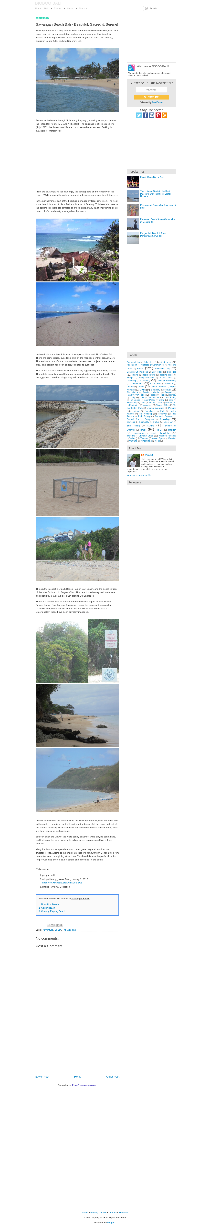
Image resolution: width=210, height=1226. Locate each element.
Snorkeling (164, 419)
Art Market (132, 365)
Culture (130, 386)
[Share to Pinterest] (61, 925)
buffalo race (166, 377)
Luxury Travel (155, 402)
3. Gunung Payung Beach (52, 911)
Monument (148, 405)
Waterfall (172, 438)
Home (77, 1076)
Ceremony (145, 380)
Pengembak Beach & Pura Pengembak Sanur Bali (153, 234)
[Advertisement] (77, 161)
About (85, 1212)
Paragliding (150, 411)
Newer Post (42, 1076)
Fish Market (133, 392)
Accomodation (133, 362)
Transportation (139, 433)
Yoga (157, 441)
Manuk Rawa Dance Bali (152, 177)
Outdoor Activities (155, 408)
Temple (143, 430)
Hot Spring (135, 400)
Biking (135, 375)
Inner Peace (149, 400)
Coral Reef (155, 383)
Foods (146, 392)
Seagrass (149, 419)
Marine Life (170, 402)
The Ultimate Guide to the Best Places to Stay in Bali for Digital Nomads (155, 194)
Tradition (172, 430)
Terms (103, 1212)
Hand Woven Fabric (136, 395)
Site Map (123, 1212)
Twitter (139, 115)
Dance (141, 386)
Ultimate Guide (146, 436)
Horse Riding (170, 397)
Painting (172, 408)
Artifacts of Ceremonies (152, 365)
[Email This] (48, 925)
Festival (167, 390)
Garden (156, 392)
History (172, 395)
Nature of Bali (162, 405)
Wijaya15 (149, 455)
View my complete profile (139, 475)
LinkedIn (164, 115)
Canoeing (131, 380)
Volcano (144, 438)
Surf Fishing (133, 425)
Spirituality (144, 422)
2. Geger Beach (47, 907)
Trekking (131, 436)
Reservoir (162, 413)
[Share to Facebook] (58, 925)
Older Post (112, 1076)
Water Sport (158, 438)
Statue (156, 422)
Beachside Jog (162, 368)
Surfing (150, 425)
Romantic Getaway (164, 416)
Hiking (163, 395)
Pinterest (158, 115)
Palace (136, 411)
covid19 (169, 383)
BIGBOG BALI (48, 3)
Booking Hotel (166, 375)
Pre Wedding (69, 929)
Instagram (151, 115)
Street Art (168, 422)
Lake (143, 402)
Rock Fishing (143, 416)
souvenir (131, 422)
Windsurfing (146, 441)
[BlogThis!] (51, 925)
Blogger (111, 1222)
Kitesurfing (132, 402)
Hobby (132, 397)
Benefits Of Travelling (137, 372)
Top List (159, 430)
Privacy (94, 1212)
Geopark (169, 392)
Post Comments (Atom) (84, 1085)
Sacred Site (133, 419)
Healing (153, 395)
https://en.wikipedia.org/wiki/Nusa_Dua (62, 882)
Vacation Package (167, 436)
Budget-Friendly (146, 377)
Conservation (137, 383)
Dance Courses (158, 386)
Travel (153, 433)
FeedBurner (157, 102)
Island (161, 400)
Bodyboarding (148, 375)
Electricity (155, 390)
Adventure (48, 929)
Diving (143, 390)
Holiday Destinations (149, 397)
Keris (170, 400)
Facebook (145, 115)
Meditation (134, 405)
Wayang (133, 441)
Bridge (130, 377)
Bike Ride (171, 372)
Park (162, 411)
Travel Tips (165, 433)
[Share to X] (55, 925)
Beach (58, 929)
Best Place (157, 372)
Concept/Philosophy (166, 380)
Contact (113, 1212)
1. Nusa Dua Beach (49, 904)
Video (132, 438)
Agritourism (165, 362)
